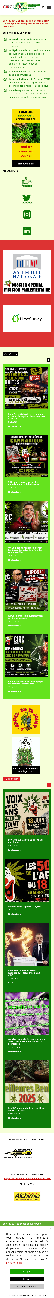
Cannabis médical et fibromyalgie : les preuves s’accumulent (26, 682)
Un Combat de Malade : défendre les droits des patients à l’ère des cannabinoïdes (25, 550)
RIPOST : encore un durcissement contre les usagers (25, 616)
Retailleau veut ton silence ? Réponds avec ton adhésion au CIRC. (24, 972)
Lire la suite (13, 426)
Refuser (27, 1279)
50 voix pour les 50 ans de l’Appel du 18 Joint (25, 841)
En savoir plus (14, 1262)
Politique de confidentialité (19, 1295)
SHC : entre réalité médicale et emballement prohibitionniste (24, 483)
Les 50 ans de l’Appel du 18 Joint (25, 906)
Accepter (26, 1271)
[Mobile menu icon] (49, 7)
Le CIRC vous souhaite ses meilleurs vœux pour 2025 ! (26, 1109)
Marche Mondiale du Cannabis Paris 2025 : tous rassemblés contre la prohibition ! (26, 1041)
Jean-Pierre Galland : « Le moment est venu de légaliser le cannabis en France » (26, 416)
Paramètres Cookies (27, 1286)
